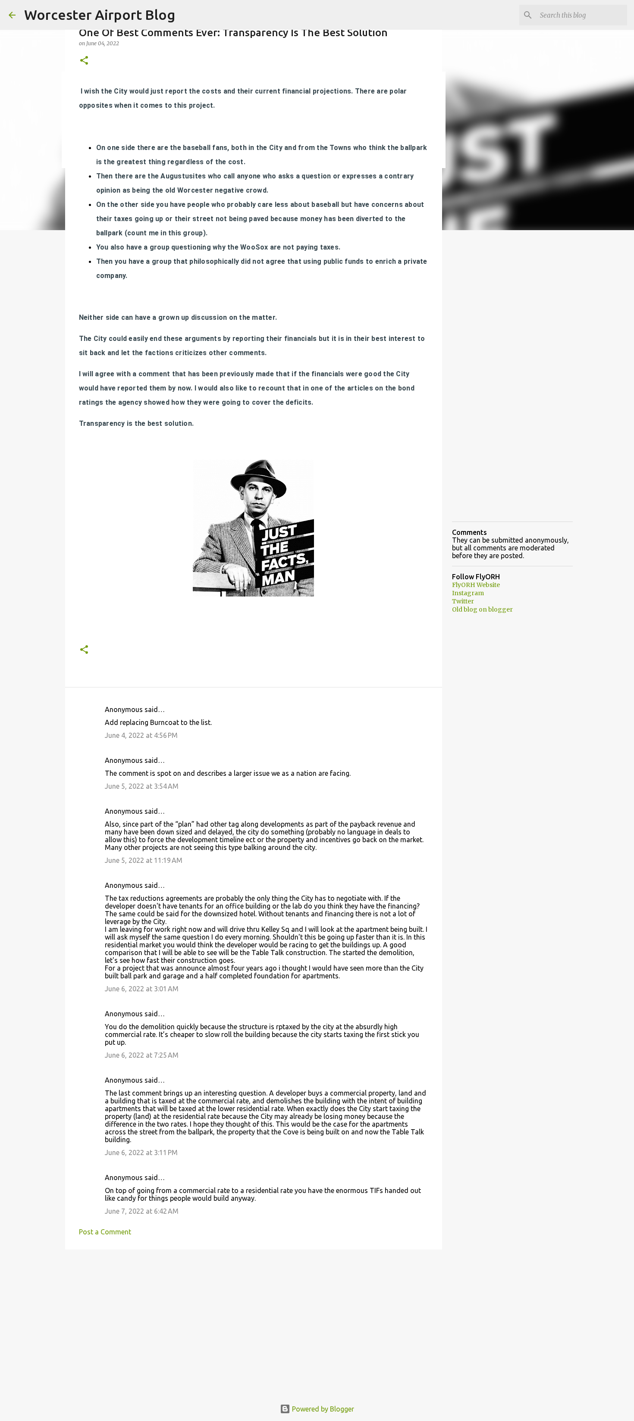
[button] (84, 61)
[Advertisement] (254, 1322)
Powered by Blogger (322, 1409)
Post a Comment (105, 1232)
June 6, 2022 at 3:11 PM (141, 1152)
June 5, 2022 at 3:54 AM (142, 786)
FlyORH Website (476, 585)
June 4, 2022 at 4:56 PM (141, 735)
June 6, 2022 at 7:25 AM (142, 1055)
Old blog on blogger (482, 609)
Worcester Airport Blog (99, 14)
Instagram (468, 593)
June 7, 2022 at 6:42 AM (142, 1211)
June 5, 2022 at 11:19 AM (143, 860)
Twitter (463, 601)
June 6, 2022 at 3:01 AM (142, 989)
